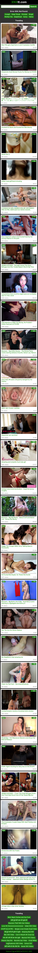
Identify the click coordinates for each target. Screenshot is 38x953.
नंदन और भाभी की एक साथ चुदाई (11, 937)
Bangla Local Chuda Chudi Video (26, 929)
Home (8, 951)
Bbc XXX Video (9, 935)
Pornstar (24, 14)
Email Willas (33, 940)
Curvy (25, 17)
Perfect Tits (9, 17)
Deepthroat (18, 17)
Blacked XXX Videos (28, 937)
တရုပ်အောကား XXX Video (14, 943)
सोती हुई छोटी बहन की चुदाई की (19, 920)
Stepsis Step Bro (7, 940)
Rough (31, 14)
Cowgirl (7, 14)
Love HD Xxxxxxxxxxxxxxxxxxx (12, 926)
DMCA (18, 951)
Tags (13, 951)
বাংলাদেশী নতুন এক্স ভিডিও (7, 929)
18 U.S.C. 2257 (27, 951)
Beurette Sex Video (20, 940)
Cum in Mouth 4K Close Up (25, 935)
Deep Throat (16, 14)
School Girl (28, 943)
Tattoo (31, 17)
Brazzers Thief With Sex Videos (19, 923)
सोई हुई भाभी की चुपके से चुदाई (12, 932)
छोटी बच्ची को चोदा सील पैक (12, 946)
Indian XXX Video (30, 926)
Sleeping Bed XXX (28, 932)
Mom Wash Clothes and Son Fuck (19, 917)
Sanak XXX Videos (27, 946)
